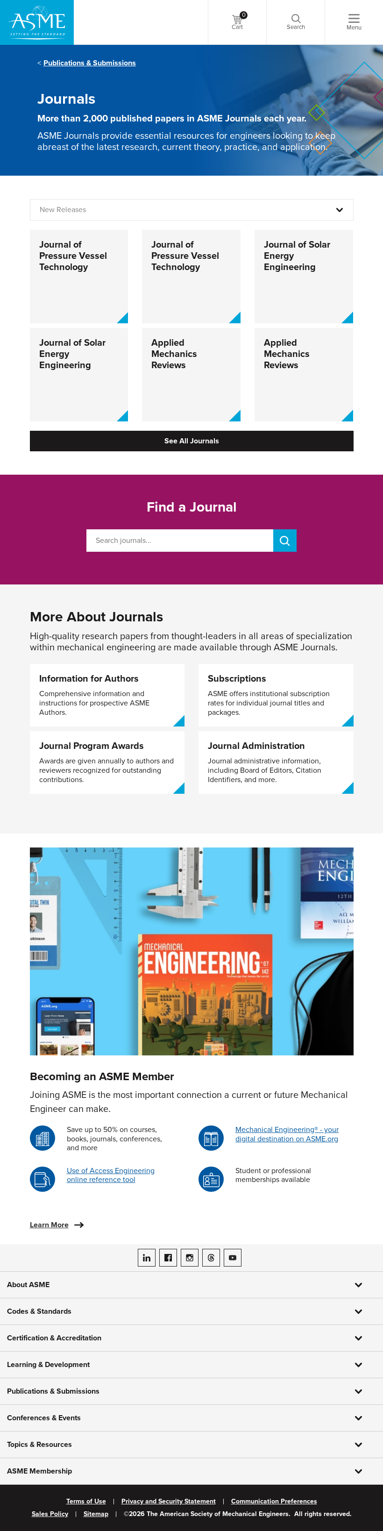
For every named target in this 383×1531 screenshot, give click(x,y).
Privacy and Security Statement (168, 1501)
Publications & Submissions (89, 63)
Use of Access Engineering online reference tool (111, 1175)
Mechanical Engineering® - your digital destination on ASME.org (287, 1134)
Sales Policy (50, 1514)
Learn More (49, 1225)
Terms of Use (86, 1501)
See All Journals (191, 441)
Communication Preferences (274, 1501)
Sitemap (96, 1514)
